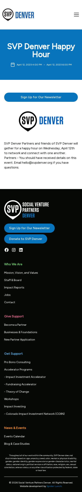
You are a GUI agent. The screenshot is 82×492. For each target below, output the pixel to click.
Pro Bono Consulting (17, 362)
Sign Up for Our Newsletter (41, 97)
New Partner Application (19, 339)
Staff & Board (12, 280)
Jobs (7, 295)
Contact (9, 302)
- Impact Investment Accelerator (25, 377)
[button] (76, 14)
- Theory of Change (16, 391)
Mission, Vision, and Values (21, 272)
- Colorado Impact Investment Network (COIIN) (34, 414)
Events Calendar (14, 436)
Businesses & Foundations (20, 332)
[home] (18, 14)
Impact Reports (14, 287)
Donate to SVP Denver (25, 239)
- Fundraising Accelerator (20, 384)
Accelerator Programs (18, 369)
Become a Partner (15, 325)
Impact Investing (15, 406)
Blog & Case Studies (17, 443)
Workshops (11, 399)
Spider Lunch (54, 486)
